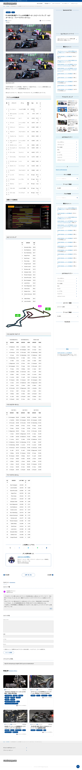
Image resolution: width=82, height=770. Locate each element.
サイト (4, 644)
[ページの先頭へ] (78, 766)
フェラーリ (59, 157)
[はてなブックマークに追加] (28, 548)
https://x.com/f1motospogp (61, 169)
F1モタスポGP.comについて (9, 747)
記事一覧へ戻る (28, 574)
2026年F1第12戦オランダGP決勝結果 (64, 56)
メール (4, 639)
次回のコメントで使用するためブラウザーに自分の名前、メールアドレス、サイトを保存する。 (25, 649)
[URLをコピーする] (46, 548)
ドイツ (13, 12)
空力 (58, 149)
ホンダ (58, 152)
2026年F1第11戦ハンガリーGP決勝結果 (64, 73)
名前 (4, 634)
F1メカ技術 (59, 147)
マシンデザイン (65, 3)
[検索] (77, 178)
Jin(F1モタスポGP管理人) (24, 557)
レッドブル (59, 154)
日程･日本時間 (39, 3)
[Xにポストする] (10, 548)
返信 (51, 608)
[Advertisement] (67, 20)
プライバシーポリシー (8, 750)
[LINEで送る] (37, 548)
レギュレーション (74, 3)
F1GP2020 (8, 12)
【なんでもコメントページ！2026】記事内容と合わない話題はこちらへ (66, 39)
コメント (5, 619)
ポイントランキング (56, 3)
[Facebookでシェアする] (19, 548)
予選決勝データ (47, 3)
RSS (67, 349)
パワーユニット (60, 144)
